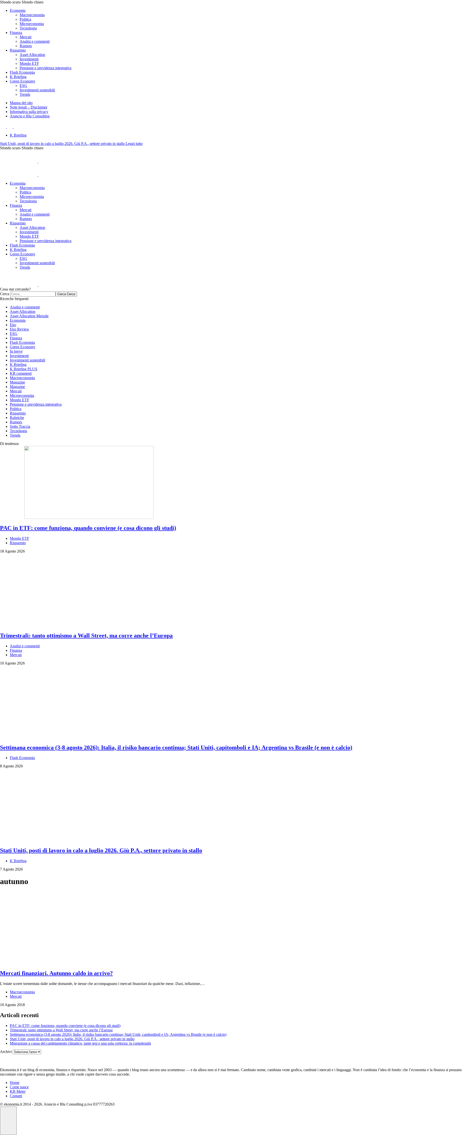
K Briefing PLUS (23, 369)
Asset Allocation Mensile (29, 316)
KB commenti (21, 373)
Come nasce (19, 1087)
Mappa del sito (21, 103)
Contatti (16, 1096)
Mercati (25, 37)
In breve (16, 351)
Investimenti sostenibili (37, 90)
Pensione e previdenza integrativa (45, 68)
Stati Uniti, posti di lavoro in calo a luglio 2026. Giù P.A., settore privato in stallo (63, 143)
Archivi (6, 1052)
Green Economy (22, 81)
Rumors (26, 46)
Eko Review (19, 329)
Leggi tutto (134, 143)
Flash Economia (22, 72)
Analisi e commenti (35, 41)
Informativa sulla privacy (29, 112)
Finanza (16, 32)
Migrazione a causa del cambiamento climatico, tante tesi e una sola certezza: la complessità (80, 1043)
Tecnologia (28, 28)
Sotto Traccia (20, 426)
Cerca (5, 294)
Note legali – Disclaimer (28, 107)
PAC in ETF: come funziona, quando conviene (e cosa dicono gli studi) (65, 1026)
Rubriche (17, 417)
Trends (25, 94)
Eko (13, 325)
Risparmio (18, 50)
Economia (18, 10)
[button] (235, 2)
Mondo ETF (29, 63)
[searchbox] (32, 294)
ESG (23, 85)
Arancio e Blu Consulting (30, 116)
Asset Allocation (32, 55)
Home (14, 1082)
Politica (25, 19)
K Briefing (18, 77)
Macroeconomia (32, 15)
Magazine (17, 382)
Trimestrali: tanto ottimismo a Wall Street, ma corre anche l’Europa (61, 1030)
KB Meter (18, 1091)
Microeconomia (32, 24)
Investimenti (29, 59)
